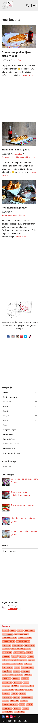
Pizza (14, 60)
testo (14, 693)
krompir (23, 660)
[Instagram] (11, 716)
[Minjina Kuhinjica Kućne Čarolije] (8, 5)
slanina (29, 690)
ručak (15, 686)
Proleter (17, 682)
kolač (6, 660)
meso (17, 667)
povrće (25, 678)
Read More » (28, 75)
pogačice (7, 678)
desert (7, 645)
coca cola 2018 (10, 638)
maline (28, 664)
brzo (20, 630)
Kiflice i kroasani (17, 157)
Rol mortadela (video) (15, 207)
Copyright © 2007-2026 (9, 721)
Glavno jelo (17, 649)
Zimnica (25, 708)
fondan (6, 649)
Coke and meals (23, 641)
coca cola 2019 (25, 638)
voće (30, 704)
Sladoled (19, 689)
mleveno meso (28, 667)
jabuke (29, 652)
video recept (10, 704)
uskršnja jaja (27, 697)
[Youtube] (7, 716)
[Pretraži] (27, 5)
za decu (17, 708)
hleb (28, 649)
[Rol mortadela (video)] (19, 192)
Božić (13, 630)
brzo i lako (29, 630)
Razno (20, 60)
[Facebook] (3, 716)
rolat (26, 682)
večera (14, 701)
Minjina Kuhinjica (22, 721)
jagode (6, 656)
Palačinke (7, 671)
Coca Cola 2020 (9, 641)
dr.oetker (29, 645)
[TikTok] (19, 716)
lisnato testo (9, 664)
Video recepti (30, 157)
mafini (20, 663)
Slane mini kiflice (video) (16, 149)
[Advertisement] (19, 99)
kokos (30, 656)
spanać (6, 693)
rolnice (6, 686)
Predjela (7, 682)
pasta (16, 671)
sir (31, 686)
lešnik (31, 660)
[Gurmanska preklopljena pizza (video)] (19, 36)
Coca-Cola (6, 157)
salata (24, 686)
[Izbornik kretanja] (33, 5)
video (24, 701)
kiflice (22, 656)
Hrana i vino (19, 652)
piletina (25, 671)
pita (5, 675)
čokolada (8, 712)
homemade (7, 652)
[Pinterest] (15, 716)
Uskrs (16, 697)
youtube (7, 708)
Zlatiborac (23, 215)
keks (14, 656)
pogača (28, 675)
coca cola (8, 634)
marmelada (8, 667)
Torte (22, 693)
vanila (6, 701)
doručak (18, 645)
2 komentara (17, 154)
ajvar (5, 630)
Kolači (14, 660)
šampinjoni (20, 712)
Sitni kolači (8, 690)
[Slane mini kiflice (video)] (19, 134)
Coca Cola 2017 (21, 634)
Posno (16, 678)
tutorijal (7, 697)
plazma (19, 675)
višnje (22, 704)
